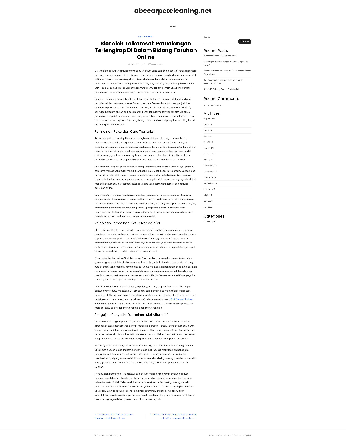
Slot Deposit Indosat (181, 299)
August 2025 (209, 189)
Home (173, 26)
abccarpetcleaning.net (173, 10)
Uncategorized (145, 36)
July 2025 (208, 195)
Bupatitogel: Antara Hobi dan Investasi (220, 56)
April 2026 (208, 142)
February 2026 (210, 154)
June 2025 (208, 201)
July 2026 (208, 124)
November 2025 (210, 171)
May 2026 (208, 136)
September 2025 (211, 183)
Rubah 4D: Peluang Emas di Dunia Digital (221, 89)
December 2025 (210, 165)
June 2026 (208, 130)
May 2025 (208, 207)
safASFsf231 (157, 64)
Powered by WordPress (219, 435)
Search (207, 37)
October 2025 (210, 177)
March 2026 (209, 148)
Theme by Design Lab (242, 435)
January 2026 (209, 160)
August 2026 (209, 118)
